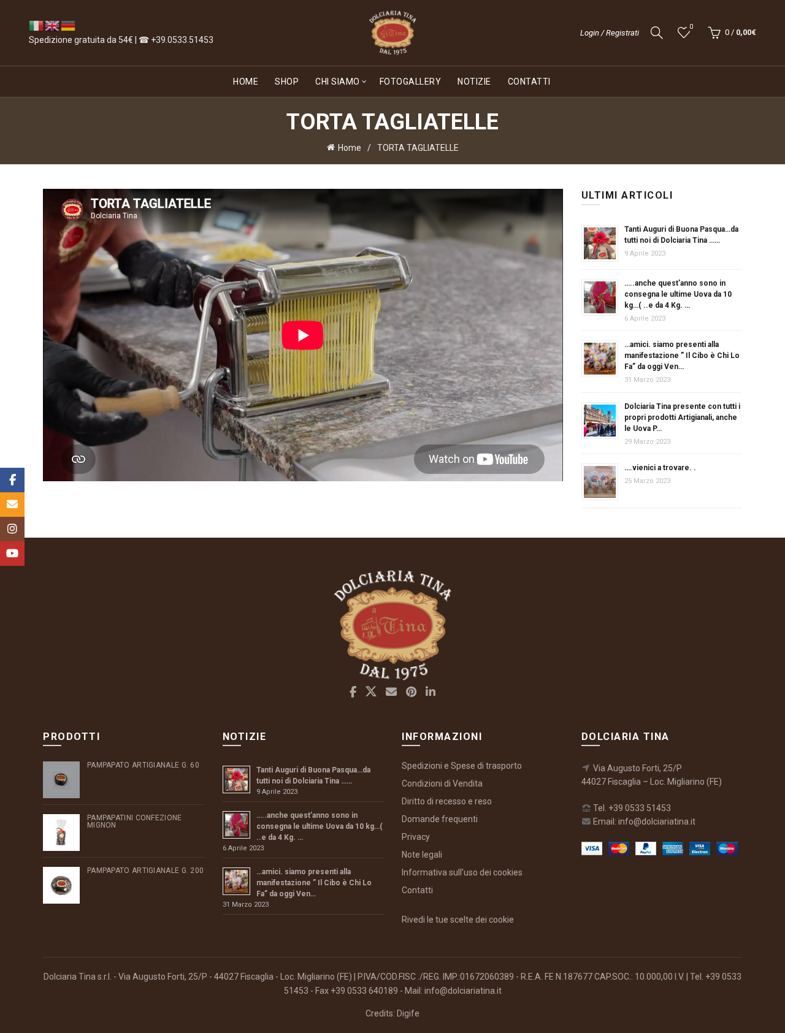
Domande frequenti (440, 819)
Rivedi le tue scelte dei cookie (458, 919)
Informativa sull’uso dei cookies (462, 872)
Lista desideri (691, 26)
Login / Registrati (609, 32)
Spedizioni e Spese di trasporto (462, 766)
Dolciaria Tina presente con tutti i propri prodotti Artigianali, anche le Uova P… (682, 417)
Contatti (529, 81)
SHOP (287, 81)
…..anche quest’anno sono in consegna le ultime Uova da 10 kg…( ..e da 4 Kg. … (678, 294)
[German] (69, 25)
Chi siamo (337, 81)
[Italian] (37, 25)
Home (245, 81)
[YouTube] (12, 553)
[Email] (12, 504)
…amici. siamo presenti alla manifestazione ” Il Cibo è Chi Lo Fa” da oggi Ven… (682, 355)
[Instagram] (12, 529)
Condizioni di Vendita (442, 783)
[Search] (657, 32)
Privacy (416, 837)
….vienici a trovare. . (660, 467)
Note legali (422, 855)
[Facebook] (12, 480)
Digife (408, 1013)
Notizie (474, 81)
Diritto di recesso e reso (447, 801)
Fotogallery (411, 81)
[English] (53, 25)
